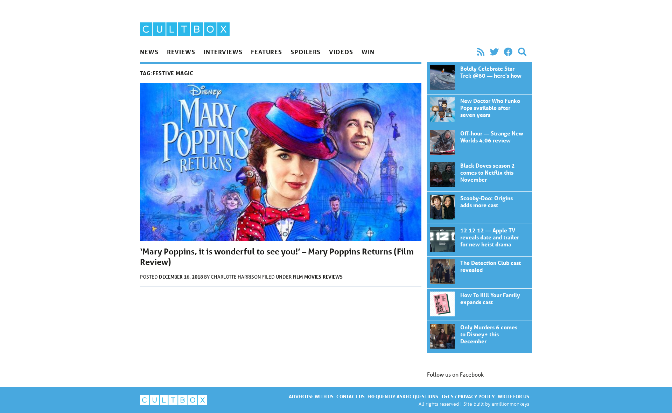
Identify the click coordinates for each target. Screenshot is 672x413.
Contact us (350, 396)
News (149, 52)
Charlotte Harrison (236, 277)
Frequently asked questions (403, 396)
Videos (341, 52)
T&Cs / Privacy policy (468, 396)
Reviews (181, 52)
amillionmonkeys (510, 403)
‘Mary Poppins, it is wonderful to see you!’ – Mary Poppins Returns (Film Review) (479, 78)
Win (368, 52)
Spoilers (305, 52)
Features (266, 52)
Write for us (513, 396)
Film (298, 276)
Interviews (223, 52)
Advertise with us (311, 396)
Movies (312, 276)
